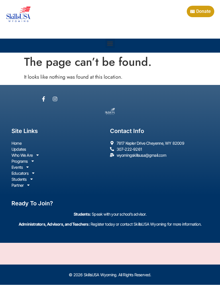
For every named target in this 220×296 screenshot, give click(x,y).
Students (19, 179)
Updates (18, 149)
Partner (17, 185)
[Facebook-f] (43, 99)
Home (16, 143)
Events (17, 167)
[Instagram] (55, 99)
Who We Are (22, 155)
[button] (110, 43)
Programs (19, 161)
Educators (19, 173)
